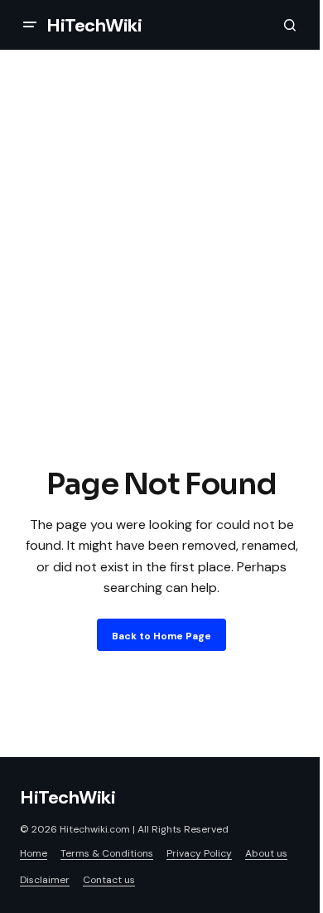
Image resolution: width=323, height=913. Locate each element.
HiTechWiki (94, 25)
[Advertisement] (161, 292)
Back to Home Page (161, 636)
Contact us (109, 879)
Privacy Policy (199, 853)
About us (266, 853)
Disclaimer (45, 879)
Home (33, 853)
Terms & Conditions (106, 853)
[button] (30, 25)
